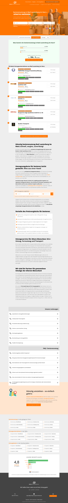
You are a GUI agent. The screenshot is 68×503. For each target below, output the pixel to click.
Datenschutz (34, 499)
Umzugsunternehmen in (17, 433)
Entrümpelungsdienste (17, 333)
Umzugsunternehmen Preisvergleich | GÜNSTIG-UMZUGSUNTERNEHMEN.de (34, 483)
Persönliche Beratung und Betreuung (20, 323)
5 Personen (30, 467)
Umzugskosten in (15, 445)
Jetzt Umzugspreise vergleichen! (34, 404)
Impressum (27, 499)
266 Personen (31, 462)
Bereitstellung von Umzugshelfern (20, 338)
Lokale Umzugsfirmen (36, 37)
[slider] (23, 48)
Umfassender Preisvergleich (18, 318)
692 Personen (31, 460)
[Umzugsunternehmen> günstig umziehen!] (52, 194)
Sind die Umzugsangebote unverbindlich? (21, 367)
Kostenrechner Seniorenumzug (24, 37)
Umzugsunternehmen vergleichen (52, 1)
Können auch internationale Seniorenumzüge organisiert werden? (27, 372)
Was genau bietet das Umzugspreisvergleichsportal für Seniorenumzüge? (28, 358)
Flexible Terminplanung (17, 343)
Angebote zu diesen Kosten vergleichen (34, 59)
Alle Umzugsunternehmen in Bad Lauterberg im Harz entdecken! (34, 136)
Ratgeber (34, 1)
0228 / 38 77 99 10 (15, 495)
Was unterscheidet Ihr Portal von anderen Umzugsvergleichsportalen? (28, 377)
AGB (31, 499)
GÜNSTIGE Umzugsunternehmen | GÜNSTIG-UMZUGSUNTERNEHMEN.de (15, 2)
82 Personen (30, 464)
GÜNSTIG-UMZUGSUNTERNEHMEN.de (34, 396)
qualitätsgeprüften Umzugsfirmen (35, 185)
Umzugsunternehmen (49, 398)
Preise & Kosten (28, 1)
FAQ (48, 37)
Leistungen (43, 37)
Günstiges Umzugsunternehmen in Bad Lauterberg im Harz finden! (53, 23)
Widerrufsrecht (39, 499)
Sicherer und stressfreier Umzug (19, 328)
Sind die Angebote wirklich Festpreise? (21, 353)
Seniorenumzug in (16, 421)
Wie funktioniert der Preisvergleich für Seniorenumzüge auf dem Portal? (28, 362)
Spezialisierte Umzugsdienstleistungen (21, 314)
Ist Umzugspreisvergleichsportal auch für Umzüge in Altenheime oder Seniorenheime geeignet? (31, 382)
